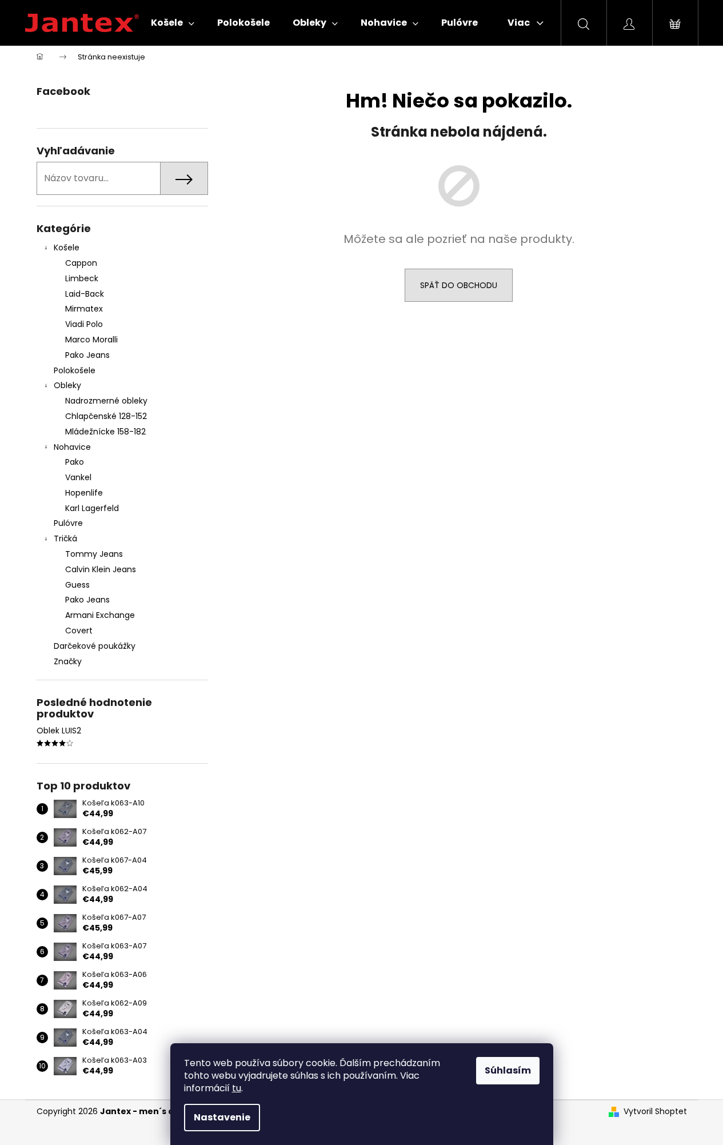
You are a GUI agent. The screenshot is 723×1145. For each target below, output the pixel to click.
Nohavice (72, 447)
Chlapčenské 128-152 (106, 416)
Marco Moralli (91, 339)
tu (236, 1088)
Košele (66, 247)
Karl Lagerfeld (92, 508)
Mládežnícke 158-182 (105, 431)
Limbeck (81, 278)
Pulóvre (68, 523)
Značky (68, 661)
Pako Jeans (87, 355)
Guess (77, 585)
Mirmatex (84, 308)
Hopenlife (84, 492)
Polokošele (74, 370)
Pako (74, 462)
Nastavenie (222, 1117)
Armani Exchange (100, 615)
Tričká (65, 538)
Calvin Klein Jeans (100, 569)
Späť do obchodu (458, 285)
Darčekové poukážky (94, 646)
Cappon (81, 263)
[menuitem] (172, 23)
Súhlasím (508, 1070)
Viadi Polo (84, 324)
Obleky (67, 385)
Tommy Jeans (94, 554)
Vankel (78, 477)
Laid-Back (84, 294)
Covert (79, 630)
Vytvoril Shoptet (655, 1111)
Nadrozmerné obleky (106, 400)
